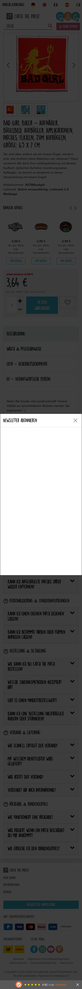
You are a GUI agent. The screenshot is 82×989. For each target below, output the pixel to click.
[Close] (75, 420)
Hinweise (60, 984)
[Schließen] (77, 984)
